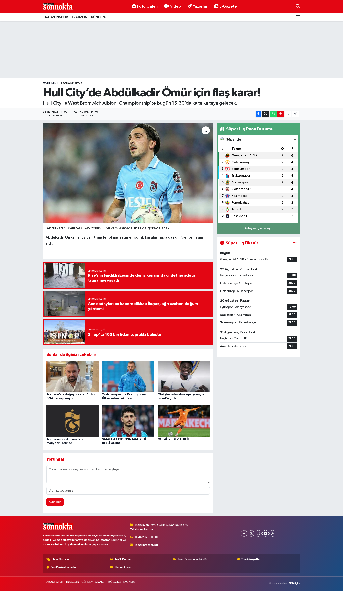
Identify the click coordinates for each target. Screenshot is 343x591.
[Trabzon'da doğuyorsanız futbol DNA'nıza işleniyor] (72, 376)
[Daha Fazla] (280, 114)
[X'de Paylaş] (265, 114)
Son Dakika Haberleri (64, 567)
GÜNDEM (98, 17)
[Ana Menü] (298, 17)
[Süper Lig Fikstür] (295, 243)
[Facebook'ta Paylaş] (258, 114)
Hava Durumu (60, 559)
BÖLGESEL (114, 581)
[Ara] (298, 6)
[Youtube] (265, 533)
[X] (251, 533)
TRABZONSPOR (55, 17)
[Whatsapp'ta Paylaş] (273, 114)
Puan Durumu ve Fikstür (193, 559)
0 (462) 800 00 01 (146, 537)
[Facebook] (244, 533)
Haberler (49, 82)
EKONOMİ (129, 581)
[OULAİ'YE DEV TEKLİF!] (184, 421)
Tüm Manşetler (251, 559)
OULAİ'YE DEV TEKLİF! (174, 439)
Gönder (55, 502)
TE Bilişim (294, 583)
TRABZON (79, 17)
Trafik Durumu (123, 559)
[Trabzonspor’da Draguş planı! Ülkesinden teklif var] (128, 376)
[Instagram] (258, 533)
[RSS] (272, 533)
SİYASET (100, 581)
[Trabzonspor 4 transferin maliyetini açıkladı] (72, 421)
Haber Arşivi (123, 567)
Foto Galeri (147, 6)
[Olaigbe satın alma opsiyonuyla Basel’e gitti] (184, 376)
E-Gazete (228, 6)
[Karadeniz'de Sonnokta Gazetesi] (58, 6)
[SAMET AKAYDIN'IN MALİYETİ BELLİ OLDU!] (128, 421)
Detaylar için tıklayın (258, 228)
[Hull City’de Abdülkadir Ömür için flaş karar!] (128, 173)
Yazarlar (200, 6)
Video (175, 6)
